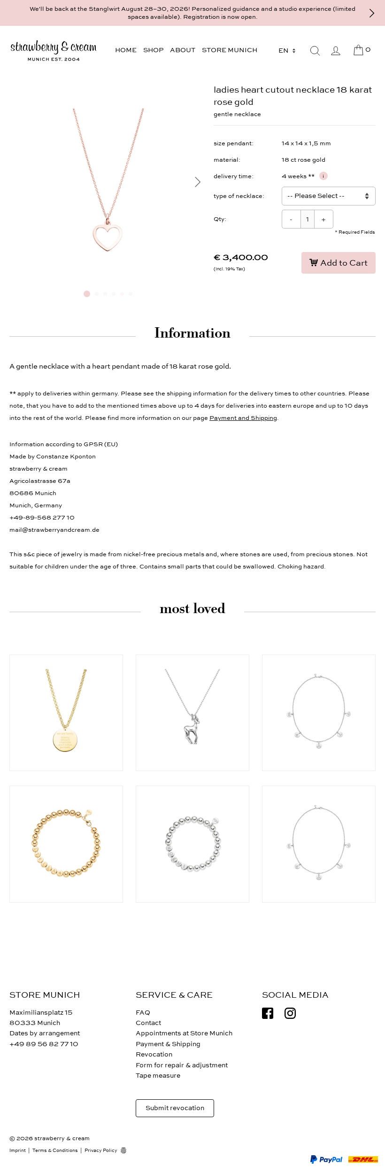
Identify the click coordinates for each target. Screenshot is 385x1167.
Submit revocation (175, 1108)
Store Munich (229, 50)
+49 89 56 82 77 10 (43, 1044)
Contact (148, 1023)
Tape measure (158, 1076)
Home (126, 50)
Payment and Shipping (243, 418)
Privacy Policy (101, 1150)
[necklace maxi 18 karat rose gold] (66, 713)
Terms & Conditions (55, 1150)
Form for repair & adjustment (182, 1065)
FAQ (143, 1013)
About (182, 50)
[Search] (315, 51)
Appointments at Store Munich (184, 1033)
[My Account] (335, 50)
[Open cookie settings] (127, 1150)
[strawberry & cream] (53, 50)
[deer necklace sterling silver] (192, 713)
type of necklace (238, 196)
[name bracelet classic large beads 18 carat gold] (66, 844)
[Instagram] (290, 1013)
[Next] (371, 13)
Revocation (154, 1054)
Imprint (17, 1150)
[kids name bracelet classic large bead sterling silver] (192, 844)
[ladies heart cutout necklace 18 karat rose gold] (108, 279)
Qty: (220, 219)
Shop (153, 50)
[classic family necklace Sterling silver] (318, 844)
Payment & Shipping (168, 1044)
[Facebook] (267, 1013)
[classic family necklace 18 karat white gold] (318, 713)
